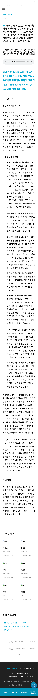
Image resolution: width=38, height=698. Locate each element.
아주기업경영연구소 (12, 668)
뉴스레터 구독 (33, 685)
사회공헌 (29, 673)
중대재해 (24, 692)
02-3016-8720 (8, 555)
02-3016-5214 (26, 578)
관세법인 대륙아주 (31, 668)
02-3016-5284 (8, 578)
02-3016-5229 (26, 600)
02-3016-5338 (8, 600)
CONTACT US (29, 676)
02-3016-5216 (26, 555)
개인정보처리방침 (21, 673)
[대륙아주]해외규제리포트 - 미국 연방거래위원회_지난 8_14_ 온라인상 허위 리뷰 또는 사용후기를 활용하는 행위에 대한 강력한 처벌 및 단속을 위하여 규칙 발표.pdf (19, 52)
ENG (34, 2)
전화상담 (5, 692)
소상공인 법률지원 (33, 692)
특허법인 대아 (21, 668)
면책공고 (12, 673)
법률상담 (14, 692)
